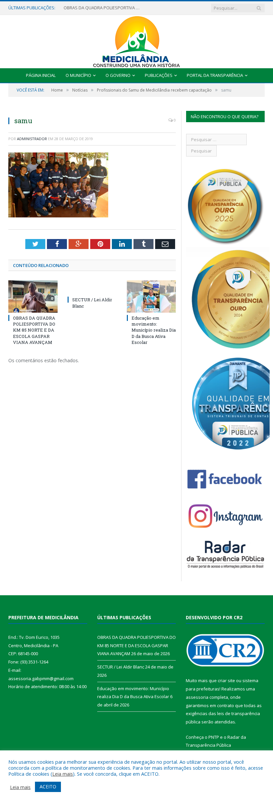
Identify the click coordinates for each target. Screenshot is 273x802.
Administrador (32, 138)
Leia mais (62, 774)
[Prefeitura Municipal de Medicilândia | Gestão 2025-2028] (136, 40)
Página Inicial (41, 75)
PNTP (213, 737)
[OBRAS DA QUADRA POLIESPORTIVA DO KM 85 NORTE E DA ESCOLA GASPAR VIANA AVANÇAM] (33, 296)
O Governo (118, 75)
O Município (78, 75)
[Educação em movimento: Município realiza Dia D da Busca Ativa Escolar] (151, 296)
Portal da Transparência (215, 75)
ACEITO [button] (48, 786)
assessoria (197, 697)
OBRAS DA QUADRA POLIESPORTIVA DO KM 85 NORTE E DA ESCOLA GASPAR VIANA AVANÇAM (34, 330)
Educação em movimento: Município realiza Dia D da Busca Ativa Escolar (154, 330)
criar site (226, 680)
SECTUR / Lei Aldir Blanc (87, 8)
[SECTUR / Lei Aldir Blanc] (92, 287)
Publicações (158, 75)
